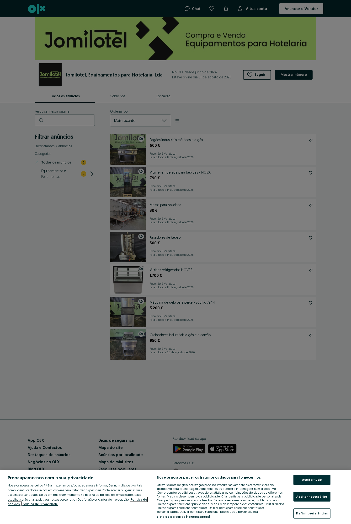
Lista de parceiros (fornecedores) (183, 517)
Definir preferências (312, 513)
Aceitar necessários (311, 496)
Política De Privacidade (40, 504)
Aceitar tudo (312, 479)
